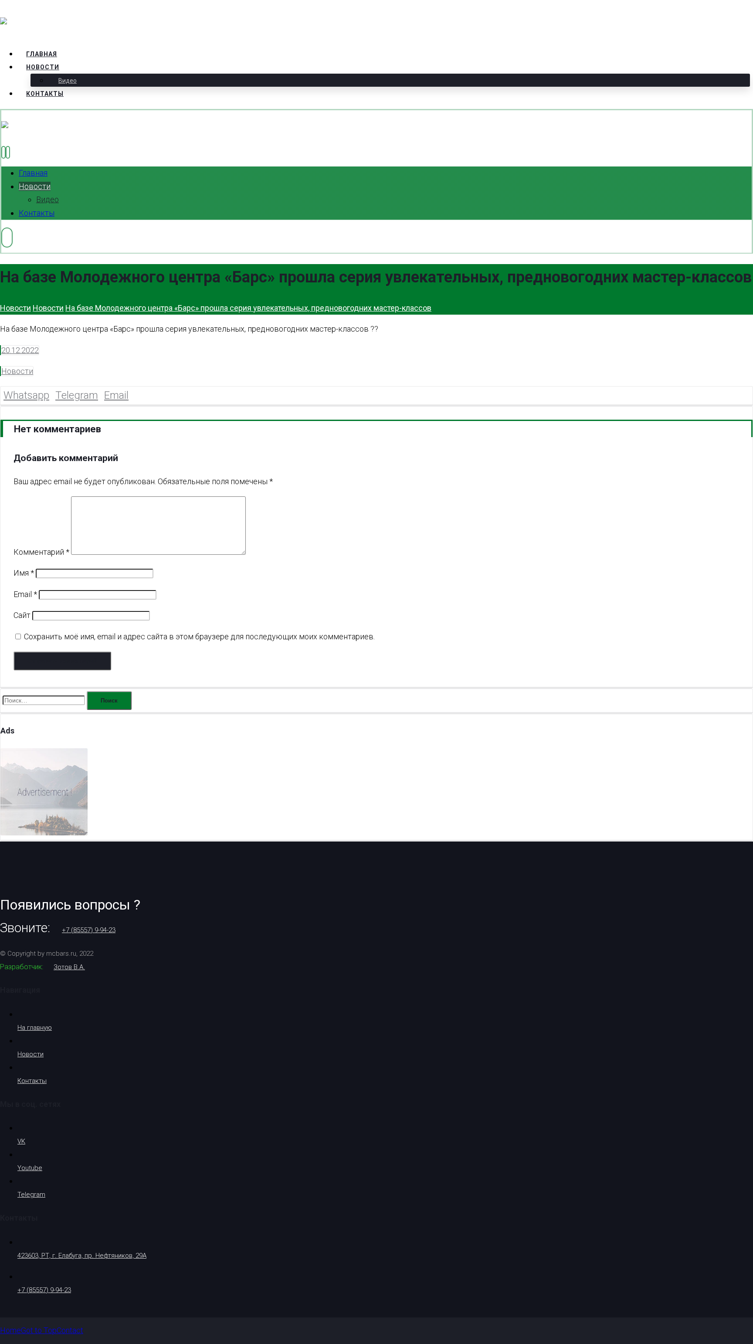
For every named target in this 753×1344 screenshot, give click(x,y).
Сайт (22, 615)
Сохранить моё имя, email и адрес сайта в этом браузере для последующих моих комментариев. (199, 636)
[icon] (0, 350)
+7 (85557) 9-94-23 (88, 930)
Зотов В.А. (69, 967)
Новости (17, 371)
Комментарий (41, 552)
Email (25, 594)
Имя (24, 572)
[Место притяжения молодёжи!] (59, 23)
